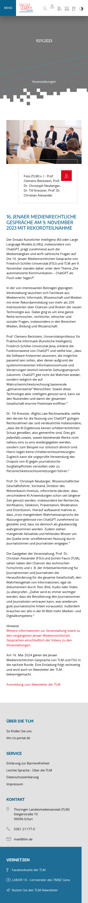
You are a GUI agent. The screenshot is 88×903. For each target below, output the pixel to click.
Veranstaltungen (44, 81)
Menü (8, 8)
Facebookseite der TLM (29, 870)
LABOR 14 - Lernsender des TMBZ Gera (41, 880)
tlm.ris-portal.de (18, 738)
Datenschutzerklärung (22, 777)
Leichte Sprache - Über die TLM (29, 770)
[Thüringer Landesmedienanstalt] (27, 8)
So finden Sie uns (19, 731)
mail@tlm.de (23, 839)
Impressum (14, 784)
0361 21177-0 (24, 829)
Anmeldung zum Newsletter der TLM (33, 684)
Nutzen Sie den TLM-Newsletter (35, 890)
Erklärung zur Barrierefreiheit (27, 763)
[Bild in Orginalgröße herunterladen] (66, 175)
